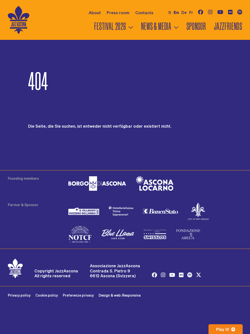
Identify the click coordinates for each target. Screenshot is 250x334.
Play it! (223, 329)
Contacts (144, 12)
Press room (118, 12)
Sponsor (196, 26)
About (95, 12)
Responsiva (131, 295)
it (169, 12)
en (176, 12)
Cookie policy (46, 295)
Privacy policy (19, 295)
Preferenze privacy (78, 295)
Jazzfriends (228, 26)
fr (191, 12)
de (184, 12)
